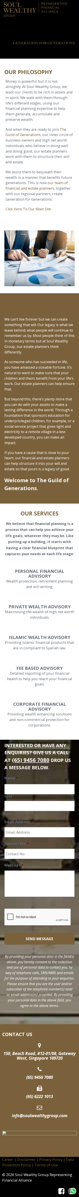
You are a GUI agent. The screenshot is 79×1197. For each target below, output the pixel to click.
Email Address (18, 821)
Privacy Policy (50, 1159)
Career (7, 1159)
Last (8, 813)
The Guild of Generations (35, 132)
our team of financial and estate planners (36, 185)
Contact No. (16, 843)
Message (13, 865)
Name (11, 778)
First (8, 797)
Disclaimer (26, 1159)
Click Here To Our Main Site (28, 209)
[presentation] (37, 917)
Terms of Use (46, 1164)
